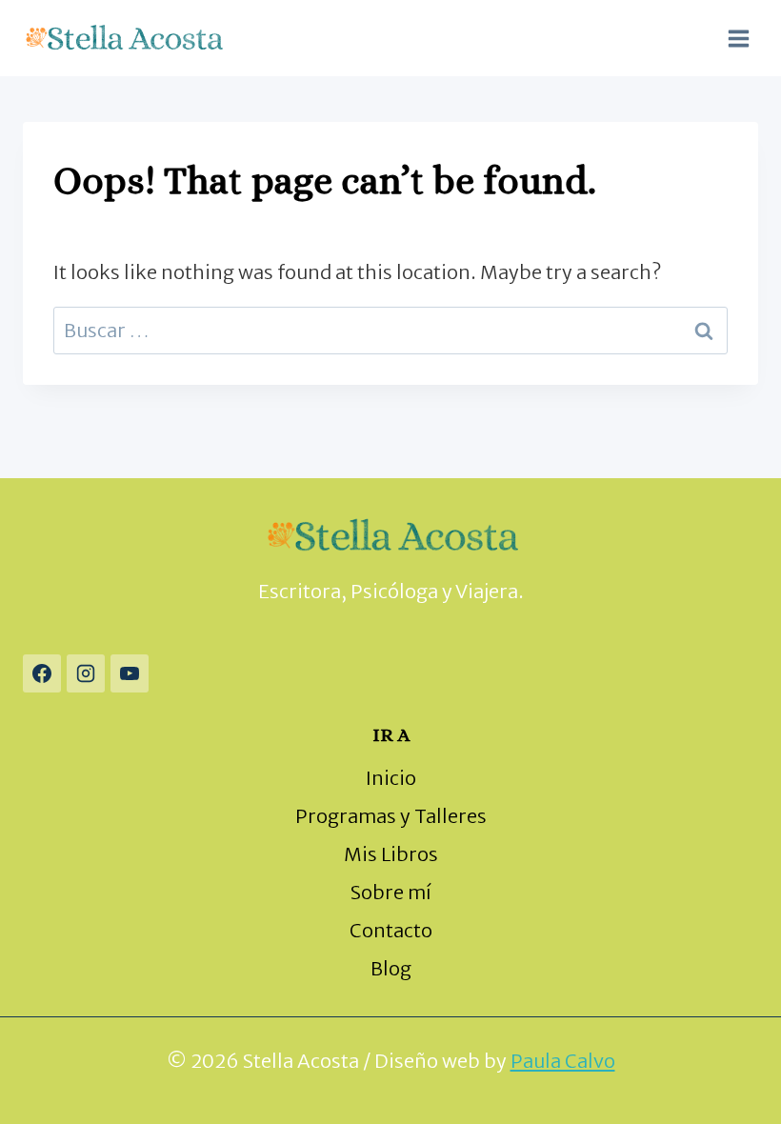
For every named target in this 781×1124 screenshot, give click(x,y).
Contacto (391, 930)
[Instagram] (86, 673)
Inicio (391, 778)
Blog (390, 968)
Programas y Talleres (391, 816)
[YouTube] (129, 673)
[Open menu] (738, 38)
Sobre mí (390, 892)
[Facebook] (42, 673)
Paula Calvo (563, 1061)
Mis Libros (391, 854)
